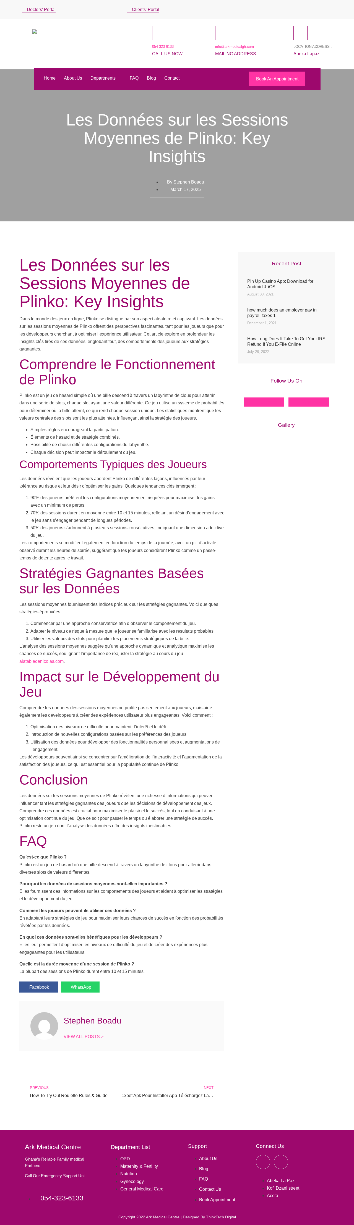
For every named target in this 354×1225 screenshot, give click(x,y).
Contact (171, 78)
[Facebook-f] (263, 1162)
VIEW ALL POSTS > (83, 1036)
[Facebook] (297, 8)
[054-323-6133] (159, 33)
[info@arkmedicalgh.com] (222, 33)
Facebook (266, 402)
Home (50, 78)
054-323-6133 (163, 47)
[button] (330, 9)
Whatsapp (311, 402)
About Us (73, 78)
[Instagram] (317, 8)
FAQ (134, 78)
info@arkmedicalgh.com (234, 47)
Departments (103, 78)
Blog (151, 78)
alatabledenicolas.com (41, 661)
